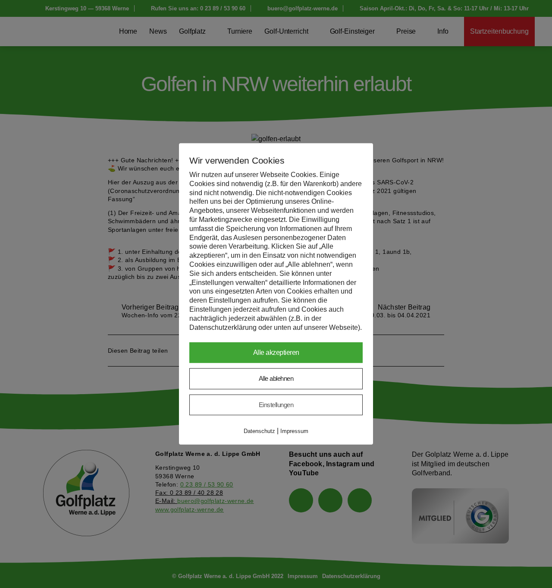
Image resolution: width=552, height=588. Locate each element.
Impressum (294, 431)
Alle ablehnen (276, 378)
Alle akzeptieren (276, 352)
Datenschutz (259, 431)
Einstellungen (276, 404)
